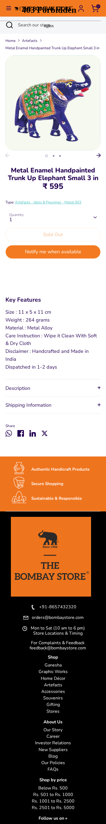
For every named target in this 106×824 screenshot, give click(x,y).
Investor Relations (53, 743)
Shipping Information (28, 405)
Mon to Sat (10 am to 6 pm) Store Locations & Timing (58, 631)
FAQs (53, 769)
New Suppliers (53, 749)
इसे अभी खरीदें (53, 269)
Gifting (53, 704)
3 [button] (60, 156)
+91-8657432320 (57, 607)
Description (17, 388)
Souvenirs (53, 698)
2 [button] (53, 156)
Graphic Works (53, 671)
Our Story (53, 730)
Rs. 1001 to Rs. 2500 (53, 801)
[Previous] (7, 155)
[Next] (99, 155)
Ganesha (53, 665)
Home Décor (53, 678)
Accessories (53, 691)
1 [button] (46, 156)
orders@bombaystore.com (58, 618)
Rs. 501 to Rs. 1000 (53, 794)
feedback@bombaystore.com (58, 648)
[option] (53, 102)
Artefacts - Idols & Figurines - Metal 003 (48, 202)
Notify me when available (53, 251)
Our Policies (53, 763)
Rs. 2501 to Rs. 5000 (53, 807)
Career (53, 736)
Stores (53, 711)
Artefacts (53, 685)
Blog (53, 756)
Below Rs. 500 (53, 788)
